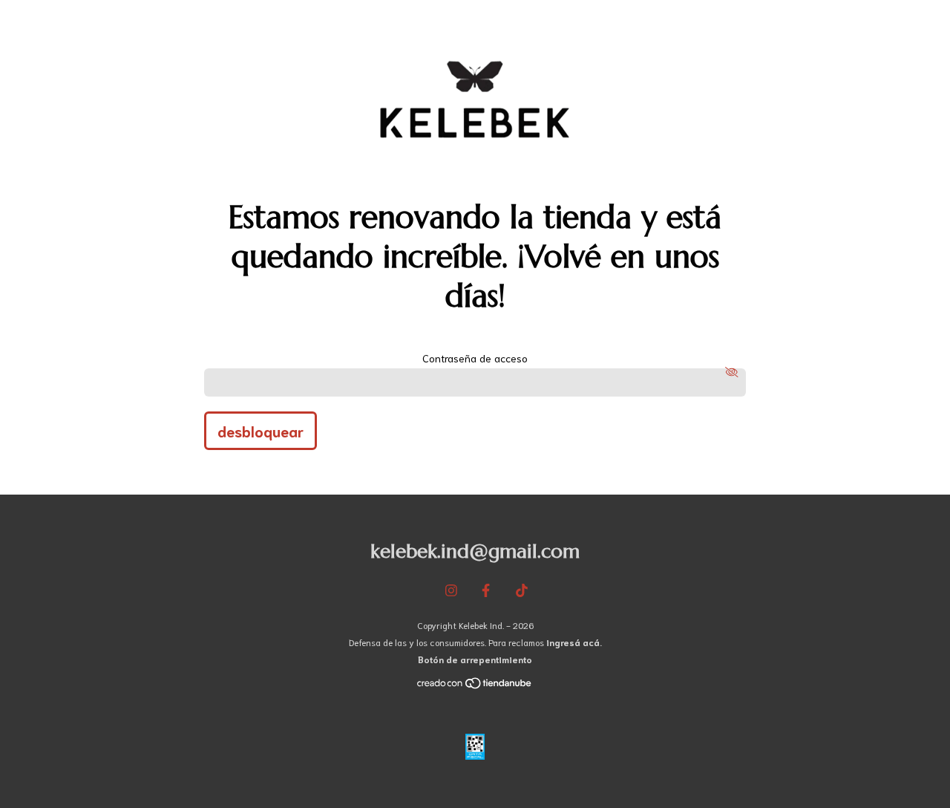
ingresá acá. (574, 642)
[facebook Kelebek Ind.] (486, 590)
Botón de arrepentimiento (475, 659)
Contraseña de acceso (475, 358)
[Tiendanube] (475, 685)
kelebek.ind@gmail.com (475, 551)
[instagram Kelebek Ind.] (451, 590)
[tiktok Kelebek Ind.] (522, 590)
